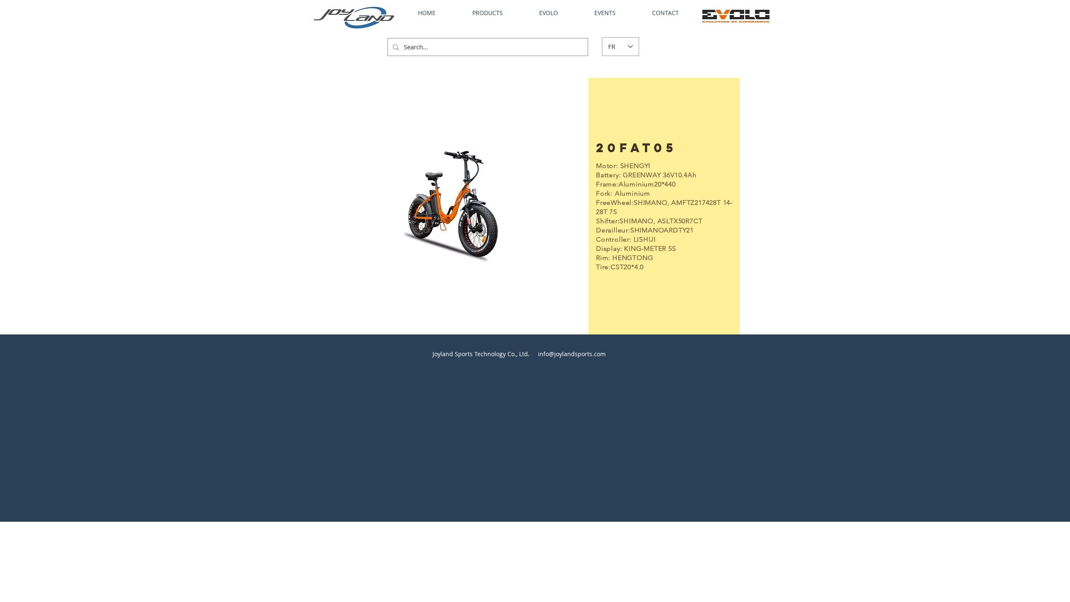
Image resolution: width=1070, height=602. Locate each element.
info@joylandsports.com (572, 354)
